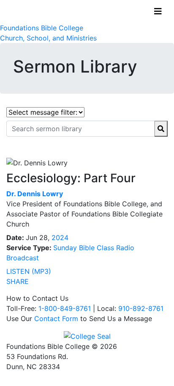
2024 (60, 237)
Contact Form (56, 318)
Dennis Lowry (34, 193)
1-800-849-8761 (64, 308)
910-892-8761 (140, 308)
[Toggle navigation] (158, 11)
